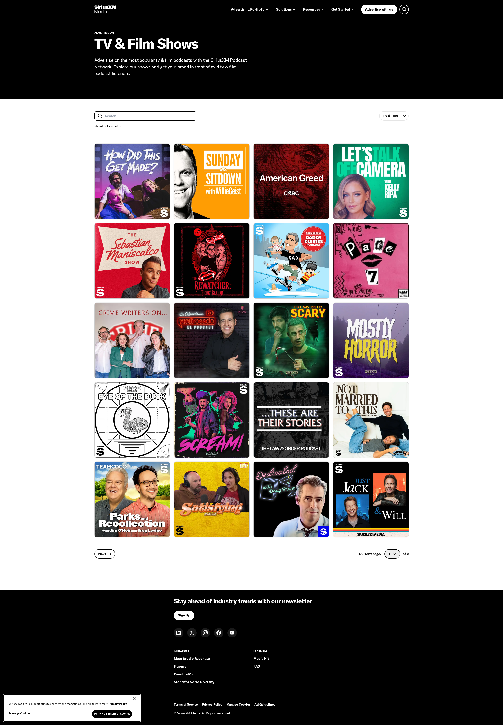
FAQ (256, 666)
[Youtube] (232, 632)
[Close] (134, 698)
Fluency (180, 666)
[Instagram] (205, 632)
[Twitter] (192, 632)
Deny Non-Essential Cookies (112, 713)
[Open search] (404, 9)
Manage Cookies (19, 713)
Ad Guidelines (264, 704)
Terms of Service (186, 704)
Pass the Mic (184, 674)
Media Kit (261, 658)
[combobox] (394, 116)
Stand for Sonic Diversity (194, 682)
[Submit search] (100, 116)
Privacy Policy (212, 704)
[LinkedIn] (178, 632)
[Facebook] (218, 632)
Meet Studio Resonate (192, 658)
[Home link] (105, 9)
